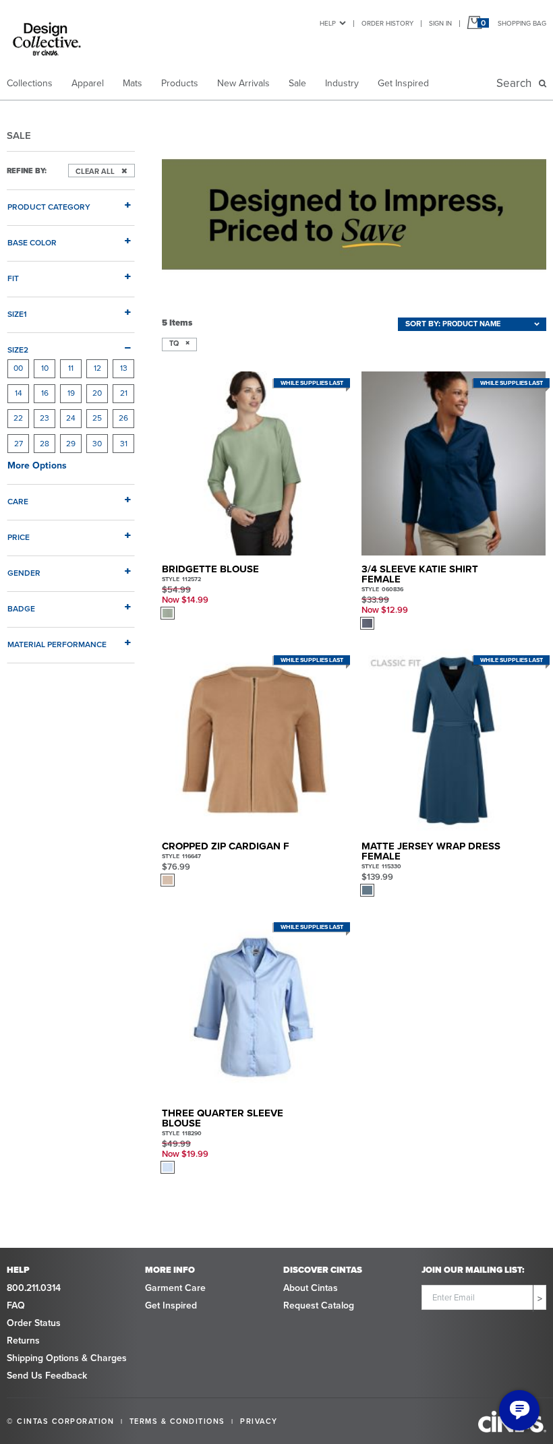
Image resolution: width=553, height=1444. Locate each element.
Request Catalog (318, 1305)
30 (97, 444)
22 (18, 418)
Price (18, 537)
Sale (297, 83)
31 (123, 444)
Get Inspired (403, 83)
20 (97, 393)
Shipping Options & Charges (67, 1358)
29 (71, 444)
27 (18, 444)
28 (44, 444)
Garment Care (175, 1288)
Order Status (34, 1323)
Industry (342, 83)
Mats (132, 83)
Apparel (87, 83)
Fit (13, 278)
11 (71, 368)
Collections (30, 83)
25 (97, 418)
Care (17, 501)
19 (71, 393)
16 (45, 393)
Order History (387, 23)
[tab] (70, 201)
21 (123, 393)
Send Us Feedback (47, 1375)
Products (179, 83)
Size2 (17, 349)
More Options (37, 465)
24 (71, 418)
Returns (23, 1340)
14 (18, 393)
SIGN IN (440, 23)
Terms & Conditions (177, 1421)
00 (18, 368)
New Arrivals (243, 83)
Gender (23, 572)
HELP (328, 23)
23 (44, 418)
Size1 (17, 314)
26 (123, 418)
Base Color (32, 242)
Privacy (259, 1421)
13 (123, 368)
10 (45, 368)
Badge (21, 608)
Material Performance (57, 644)
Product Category (48, 206)
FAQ (16, 1305)
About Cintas (310, 1288)
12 (97, 368)
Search (516, 83)
